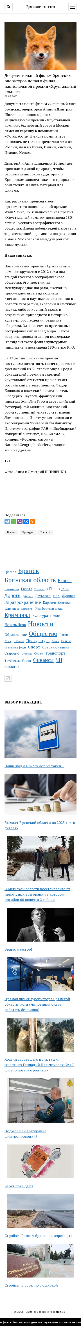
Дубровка (27, 596)
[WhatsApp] (13, 521)
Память (64, 635)
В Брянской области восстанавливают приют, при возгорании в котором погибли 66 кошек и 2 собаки (37, 894)
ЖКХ (56, 596)
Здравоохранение (22, 602)
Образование (15, 634)
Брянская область (30, 580)
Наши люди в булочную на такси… (34, 765)
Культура (40, 615)
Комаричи (27, 608)
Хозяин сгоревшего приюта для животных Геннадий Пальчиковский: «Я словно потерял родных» (39, 1065)
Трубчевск (12, 661)
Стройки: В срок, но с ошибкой (31, 1285)
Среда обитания (55, 647)
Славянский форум (15, 647)
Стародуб (12, 653)
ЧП (59, 660)
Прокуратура (38, 640)
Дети (64, 588)
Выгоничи (11, 589)
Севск (55, 641)
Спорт (34, 647)
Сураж (38, 653)
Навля (55, 616)
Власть (65, 581)
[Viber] (19, 521)
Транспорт (55, 653)
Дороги (12, 595)
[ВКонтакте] (26, 521)
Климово (64, 603)
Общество (43, 633)
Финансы (43, 660)
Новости (40, 623)
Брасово (10, 572)
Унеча (26, 660)
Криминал (17, 614)
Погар (8, 641)
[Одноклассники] (32, 521)
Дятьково (43, 595)
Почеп (19, 641)
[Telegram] (7, 521)
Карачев (49, 602)
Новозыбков (15, 624)
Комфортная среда (49, 609)
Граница (39, 589)
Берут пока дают (18, 1186)
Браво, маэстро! (18, 949)
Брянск (28, 571)
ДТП (52, 588)
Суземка (27, 653)
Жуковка (68, 596)
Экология (11, 666)
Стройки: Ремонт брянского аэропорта (38, 1235)
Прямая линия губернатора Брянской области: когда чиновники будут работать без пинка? (37, 1004)
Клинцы (11, 608)
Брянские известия (40, 6)
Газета (26, 588)
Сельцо (66, 641)
